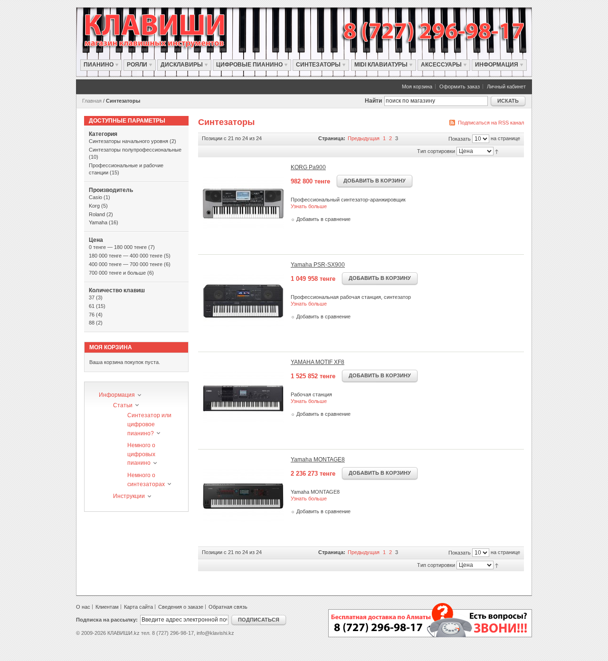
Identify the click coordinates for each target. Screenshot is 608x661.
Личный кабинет (506, 86)
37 (92, 297)
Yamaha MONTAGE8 (318, 459)
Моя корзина (417, 86)
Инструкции (129, 496)
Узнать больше (309, 206)
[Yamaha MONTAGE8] (243, 495)
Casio (95, 197)
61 (92, 306)
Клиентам (107, 607)
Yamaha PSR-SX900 (318, 264)
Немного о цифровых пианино (141, 454)
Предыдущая (364, 138)
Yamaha (98, 222)
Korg (94, 206)
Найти (373, 100)
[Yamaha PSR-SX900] (243, 300)
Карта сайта (138, 607)
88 (92, 323)
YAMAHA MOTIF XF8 (317, 362)
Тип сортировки (436, 151)
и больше (117, 273)
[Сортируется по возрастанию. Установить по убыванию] (499, 150)
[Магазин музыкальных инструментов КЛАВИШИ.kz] (164, 31)
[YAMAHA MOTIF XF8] (243, 398)
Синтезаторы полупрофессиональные (135, 150)
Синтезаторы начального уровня (128, 141)
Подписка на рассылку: (107, 620)
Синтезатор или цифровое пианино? (149, 424)
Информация (117, 395)
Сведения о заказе (180, 607)
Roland (97, 214)
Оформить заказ (459, 86)
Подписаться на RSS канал (491, 122)
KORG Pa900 (308, 167)
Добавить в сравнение (323, 219)
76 (92, 314)
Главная (92, 101)
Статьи (123, 405)
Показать (459, 139)
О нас (83, 607)
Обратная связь (228, 607)
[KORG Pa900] (243, 203)
